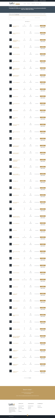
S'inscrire (41, 0)
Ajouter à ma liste (43, 27)
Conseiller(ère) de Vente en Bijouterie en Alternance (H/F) (16, 69)
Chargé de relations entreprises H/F (15, 308)
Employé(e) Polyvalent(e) (16, 265)
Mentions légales (20, 407)
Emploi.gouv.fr (29, 408)
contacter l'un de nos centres (26, 395)
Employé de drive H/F (15, 110)
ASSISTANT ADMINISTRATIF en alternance (16, 33)
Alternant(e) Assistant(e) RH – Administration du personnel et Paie (16, 161)
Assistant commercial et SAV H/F (16, 132)
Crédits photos (19, 411)
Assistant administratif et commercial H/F (16, 202)
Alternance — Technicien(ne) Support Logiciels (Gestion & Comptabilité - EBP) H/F (16, 337)
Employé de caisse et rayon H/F (16, 61)
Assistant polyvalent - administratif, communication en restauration (16, 41)
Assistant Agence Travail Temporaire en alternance (16, 47)
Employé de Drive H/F (15, 89)
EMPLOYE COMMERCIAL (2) (16, 223)
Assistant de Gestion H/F (16, 195)
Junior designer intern (15, 181)
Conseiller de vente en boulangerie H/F (15, 350)
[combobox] (15, 18)
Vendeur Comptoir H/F (15, 343)
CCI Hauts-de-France (40, 407)
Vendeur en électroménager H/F (16, 252)
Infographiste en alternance (16, 329)
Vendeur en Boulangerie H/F (16, 82)
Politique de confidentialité (21, 408)
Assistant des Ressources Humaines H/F (16, 26)
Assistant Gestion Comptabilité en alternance (16, 167)
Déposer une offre (36, 0)
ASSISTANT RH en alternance (16, 54)
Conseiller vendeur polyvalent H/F (15, 294)
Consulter (43, 25)
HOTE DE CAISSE (15, 230)
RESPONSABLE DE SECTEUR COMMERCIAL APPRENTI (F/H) (16, 216)
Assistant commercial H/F (16, 237)
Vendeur (14, 209)
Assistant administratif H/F (16, 244)
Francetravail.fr (29, 407)
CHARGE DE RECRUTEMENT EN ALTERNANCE (16, 125)
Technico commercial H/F (16, 258)
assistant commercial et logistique (16, 315)
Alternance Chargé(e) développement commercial (16, 174)
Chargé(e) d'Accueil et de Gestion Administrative (16, 76)
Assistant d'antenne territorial (15, 118)
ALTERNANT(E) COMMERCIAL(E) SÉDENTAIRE (16, 188)
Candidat (11, 6)
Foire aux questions (28, 393)
